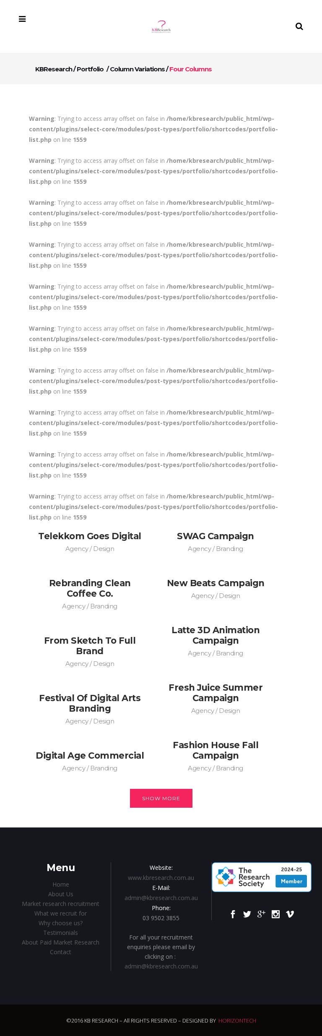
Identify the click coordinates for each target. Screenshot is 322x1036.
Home (60, 884)
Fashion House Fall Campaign (215, 750)
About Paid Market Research (60, 942)
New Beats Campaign (216, 583)
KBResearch (53, 69)
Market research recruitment (60, 904)
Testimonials (60, 933)
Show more (161, 798)
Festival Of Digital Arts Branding (89, 703)
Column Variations (137, 69)
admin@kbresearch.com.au (161, 898)
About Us (60, 894)
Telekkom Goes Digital (89, 536)
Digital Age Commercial (90, 755)
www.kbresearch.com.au (161, 878)
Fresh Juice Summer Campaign (215, 692)
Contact (60, 952)
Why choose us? (61, 923)
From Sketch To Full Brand (90, 645)
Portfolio (90, 69)
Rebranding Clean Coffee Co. (90, 588)
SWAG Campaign (215, 536)
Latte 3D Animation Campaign (215, 635)
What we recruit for (60, 913)
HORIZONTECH (237, 1020)
